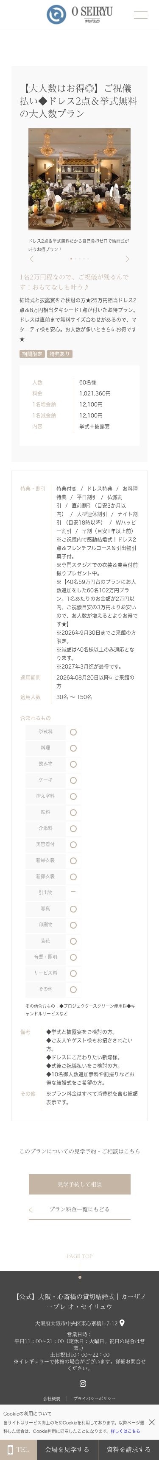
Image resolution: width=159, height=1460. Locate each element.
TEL (22, 1449)
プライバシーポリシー (94, 1398)
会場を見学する (67, 1449)
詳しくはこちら (125, 1431)
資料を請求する (128, 1449)
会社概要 (51, 1398)
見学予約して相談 (80, 1184)
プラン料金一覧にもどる (79, 1209)
